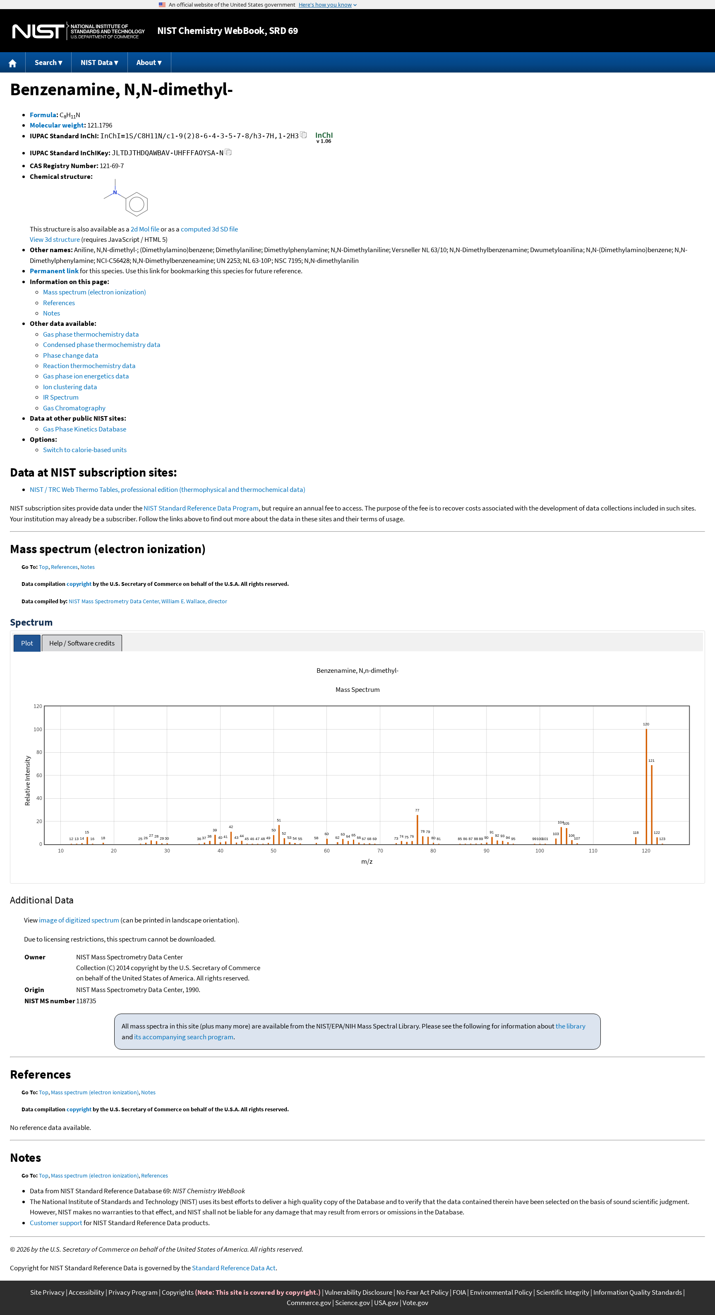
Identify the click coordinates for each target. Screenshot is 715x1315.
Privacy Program (133, 1292)
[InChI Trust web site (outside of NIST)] (324, 142)
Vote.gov (415, 1302)
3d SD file (225, 229)
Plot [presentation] (27, 643)
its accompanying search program (183, 1036)
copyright (79, 584)
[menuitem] (13, 62)
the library (570, 1026)
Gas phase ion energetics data (86, 376)
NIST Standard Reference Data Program (201, 508)
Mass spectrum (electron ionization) (94, 291)
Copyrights (178, 1292)
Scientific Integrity (562, 1292)
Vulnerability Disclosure (358, 1292)
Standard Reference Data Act (234, 1267)
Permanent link (54, 270)
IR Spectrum (61, 397)
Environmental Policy (501, 1292)
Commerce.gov (309, 1302)
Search (46, 62)
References (59, 302)
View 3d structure (55, 239)
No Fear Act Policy (422, 1292)
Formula (43, 114)
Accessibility (86, 1292)
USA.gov (386, 1302)
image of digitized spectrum (79, 920)
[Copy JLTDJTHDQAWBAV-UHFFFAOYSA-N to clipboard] (228, 154)
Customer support (56, 1222)
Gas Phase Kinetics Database (84, 429)
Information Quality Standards (637, 1292)
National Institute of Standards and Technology (78, 31)
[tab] (27, 643)
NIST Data (97, 62)
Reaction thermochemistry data (89, 365)
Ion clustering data (70, 386)
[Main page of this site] (13, 62)
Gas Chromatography (74, 407)
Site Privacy (47, 1292)
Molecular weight (57, 125)
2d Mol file (145, 229)
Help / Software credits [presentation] (82, 643)
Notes (51, 313)
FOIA (459, 1292)
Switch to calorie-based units (85, 449)
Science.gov (352, 1302)
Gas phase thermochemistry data (91, 334)
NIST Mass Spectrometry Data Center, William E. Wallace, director (148, 601)
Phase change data (70, 355)
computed (196, 229)
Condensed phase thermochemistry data (102, 344)
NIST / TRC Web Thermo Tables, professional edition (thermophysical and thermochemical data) (167, 489)
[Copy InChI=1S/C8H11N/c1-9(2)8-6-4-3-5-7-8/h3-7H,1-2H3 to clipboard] (303, 137)
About (146, 62)
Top (43, 567)
